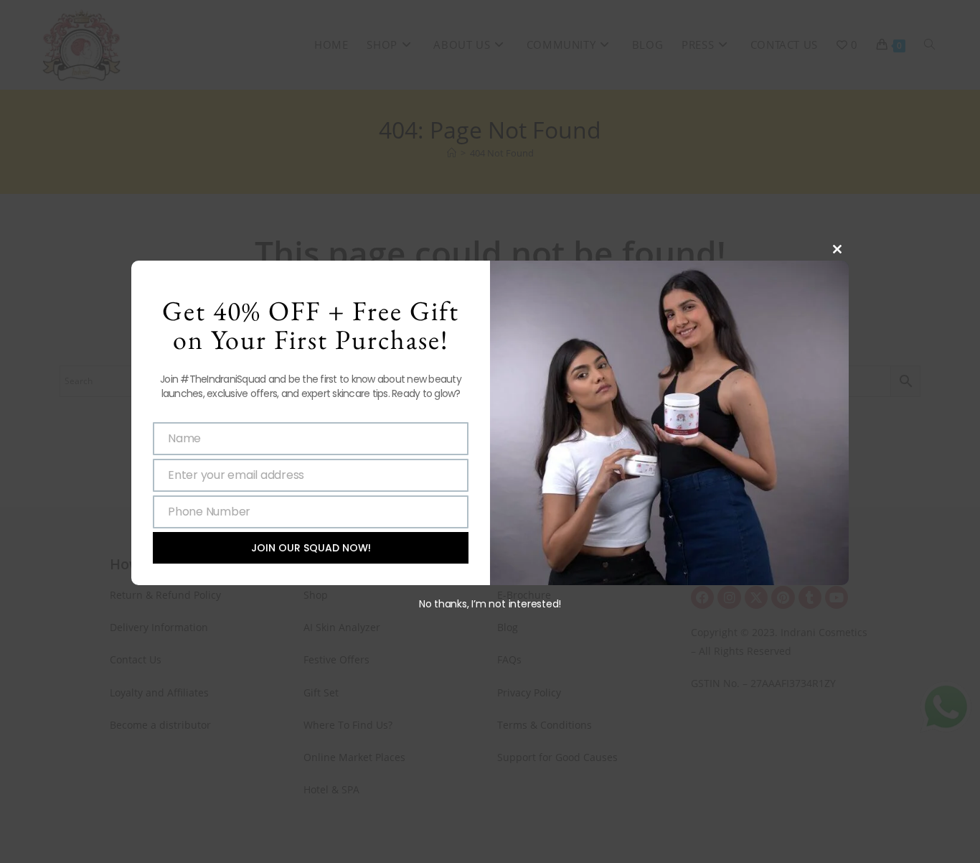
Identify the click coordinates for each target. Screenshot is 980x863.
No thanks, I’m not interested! (490, 604)
